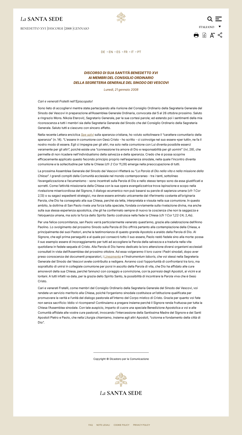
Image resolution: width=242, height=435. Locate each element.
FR (125, 52)
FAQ (90, 425)
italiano (207, 28)
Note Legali (103, 425)
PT (139, 52)
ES (118, 52)
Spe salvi (87, 134)
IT (132, 52)
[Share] (220, 35)
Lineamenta (112, 256)
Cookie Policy (121, 425)
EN (111, 52)
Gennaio (81, 28)
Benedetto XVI (33, 28)
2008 (68, 28)
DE (103, 52)
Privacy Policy (141, 425)
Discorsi (56, 28)
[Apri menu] (218, 19)
